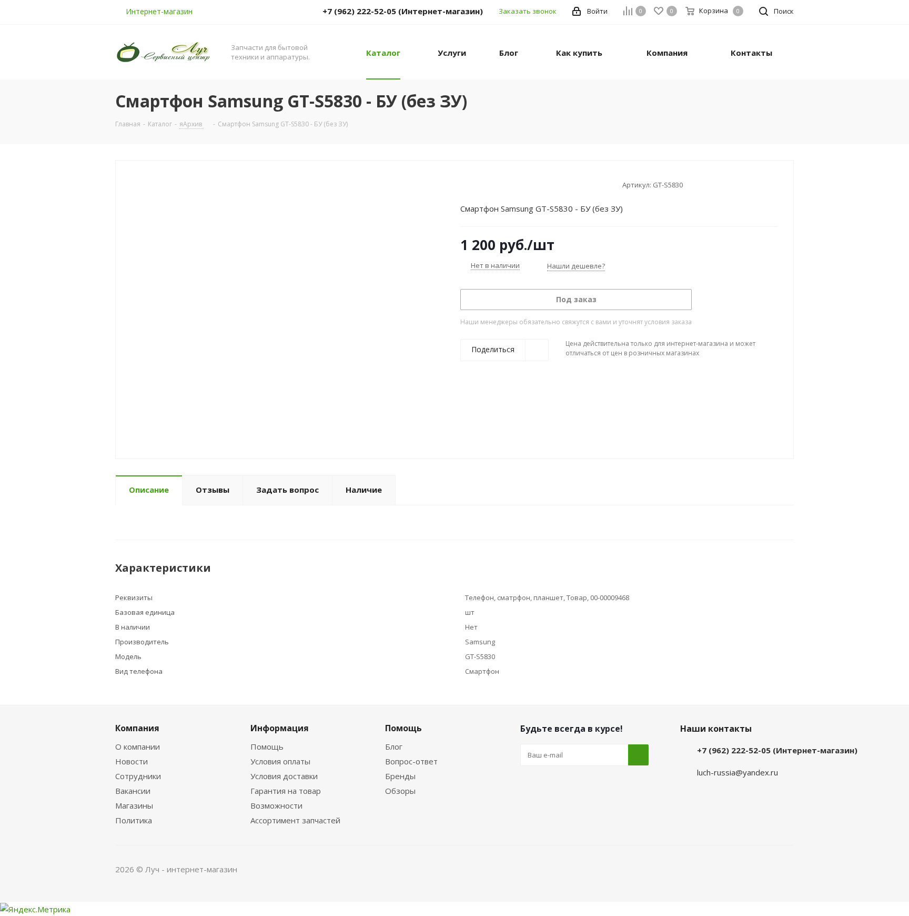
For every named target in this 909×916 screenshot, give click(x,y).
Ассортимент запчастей (295, 820)
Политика (133, 820)
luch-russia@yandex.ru (737, 772)
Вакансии (132, 790)
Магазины (134, 805)
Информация (279, 728)
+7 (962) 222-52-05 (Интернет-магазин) (777, 750)
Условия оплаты (280, 761)
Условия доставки (284, 776)
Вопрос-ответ (411, 761)
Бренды (400, 776)
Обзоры (400, 790)
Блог (393, 746)
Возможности (276, 805)
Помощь (267, 746)
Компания (137, 728)
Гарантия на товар (285, 790)
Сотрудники (138, 776)
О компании (137, 746)
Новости (131, 761)
